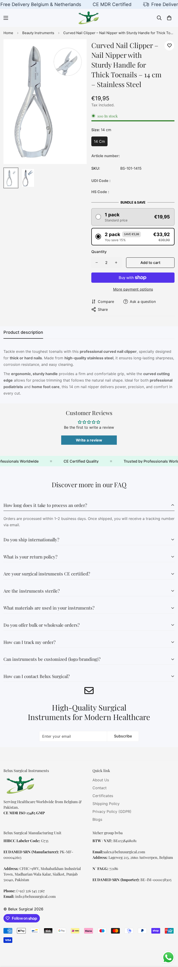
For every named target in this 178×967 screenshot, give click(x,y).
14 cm (99, 141)
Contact (99, 787)
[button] (169, 18)
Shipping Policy (106, 803)
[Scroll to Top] (169, 941)
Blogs (97, 819)
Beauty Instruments (38, 33)
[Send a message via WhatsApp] (168, 957)
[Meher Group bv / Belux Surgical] (89, 18)
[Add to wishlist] (169, 45)
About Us (100, 780)
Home (8, 33)
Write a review (89, 440)
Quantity (99, 251)
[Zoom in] (77, 49)
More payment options (133, 289)
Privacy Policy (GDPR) (111, 811)
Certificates (102, 795)
